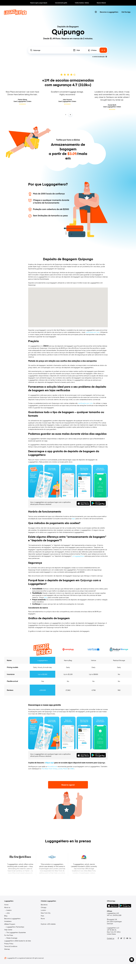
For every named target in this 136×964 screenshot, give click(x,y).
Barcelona (44, 905)
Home (6, 905)
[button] (131, 959)
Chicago (43, 907)
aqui (73, 518)
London (43, 910)
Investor (9, 910)
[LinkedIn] (130, 938)
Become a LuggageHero (109, 12)
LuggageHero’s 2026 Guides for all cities (17, 941)
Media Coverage (11, 938)
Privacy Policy (8, 944)
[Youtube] (127, 938)
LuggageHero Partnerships (15, 927)
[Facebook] (118, 938)
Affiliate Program (9, 924)
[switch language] (95, 11)
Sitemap (7, 949)
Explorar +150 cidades (48, 924)
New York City (45, 913)
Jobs (8, 913)
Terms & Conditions (10, 946)
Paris (42, 916)
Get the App (125, 12)
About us (7, 907)
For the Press (8, 935)
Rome (43, 919)
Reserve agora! (68, 785)
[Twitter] (121, 938)
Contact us (110, 938)
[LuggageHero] (15, 14)
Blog (5, 916)
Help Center (8, 930)
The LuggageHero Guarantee (16, 932)
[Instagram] (124, 938)
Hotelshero (8, 921)
